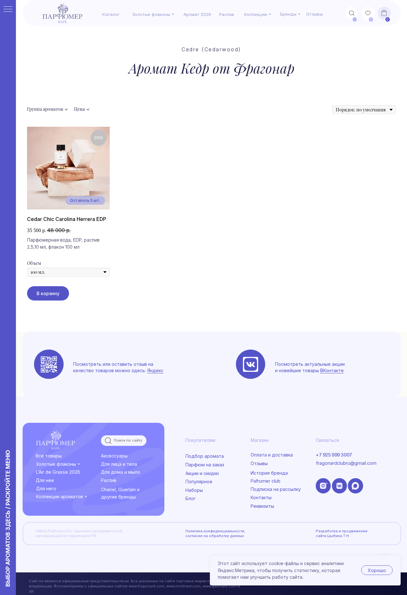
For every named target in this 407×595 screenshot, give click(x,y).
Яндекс (155, 370)
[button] (280, 506)
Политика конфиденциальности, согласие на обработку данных (215, 533)
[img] (250, 364)
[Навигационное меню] (7, 9)
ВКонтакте (332, 370)
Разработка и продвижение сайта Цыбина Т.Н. (342, 533)
